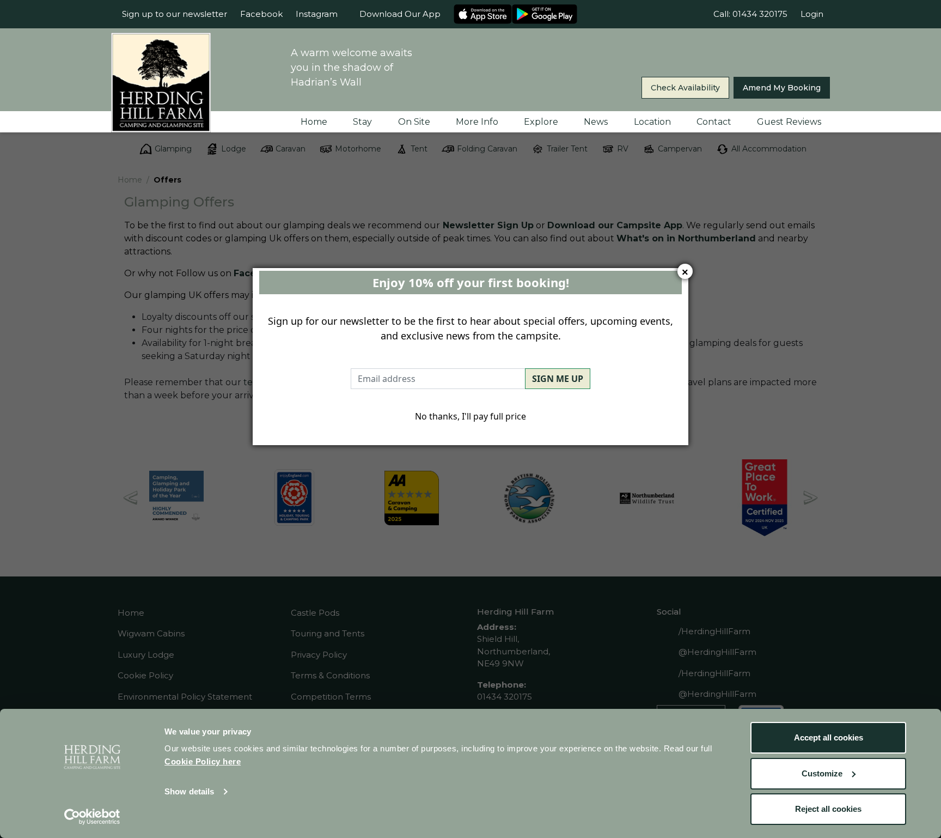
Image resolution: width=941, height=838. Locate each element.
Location (652, 122)
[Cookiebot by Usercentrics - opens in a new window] (92, 817)
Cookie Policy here (202, 761)
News (596, 122)
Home (314, 122)
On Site (414, 122)
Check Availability (685, 88)
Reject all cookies (828, 808)
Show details (189, 791)
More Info (477, 122)
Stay (362, 122)
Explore (541, 122)
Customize (822, 773)
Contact (713, 122)
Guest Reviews (789, 122)
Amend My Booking (782, 88)
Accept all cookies (828, 737)
